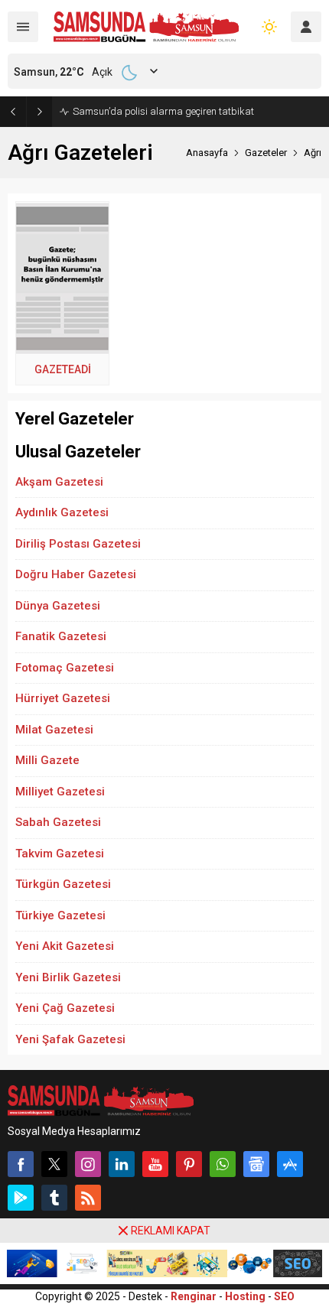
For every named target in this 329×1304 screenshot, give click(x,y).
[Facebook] (21, 1164)
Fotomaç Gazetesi (64, 668)
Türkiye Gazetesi (60, 915)
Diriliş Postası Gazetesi (78, 544)
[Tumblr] (54, 1198)
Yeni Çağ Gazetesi (65, 1008)
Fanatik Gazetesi (60, 636)
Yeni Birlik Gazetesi (68, 977)
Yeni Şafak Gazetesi (70, 1039)
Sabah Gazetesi (58, 822)
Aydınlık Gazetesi (62, 512)
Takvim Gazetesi (59, 853)
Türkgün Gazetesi (63, 884)
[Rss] (88, 1198)
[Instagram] (88, 1164)
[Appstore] (290, 1164)
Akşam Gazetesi (59, 482)
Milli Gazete (47, 760)
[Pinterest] (189, 1164)
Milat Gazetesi (54, 730)
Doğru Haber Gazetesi (75, 574)
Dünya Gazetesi (57, 606)
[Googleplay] (21, 1198)
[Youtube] (155, 1164)
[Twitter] (54, 1164)
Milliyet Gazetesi (60, 791)
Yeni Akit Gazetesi (64, 946)
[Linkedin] (122, 1164)
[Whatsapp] (223, 1164)
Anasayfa (207, 152)
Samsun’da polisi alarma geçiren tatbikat (163, 111)
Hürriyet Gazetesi (62, 698)
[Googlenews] (256, 1164)
